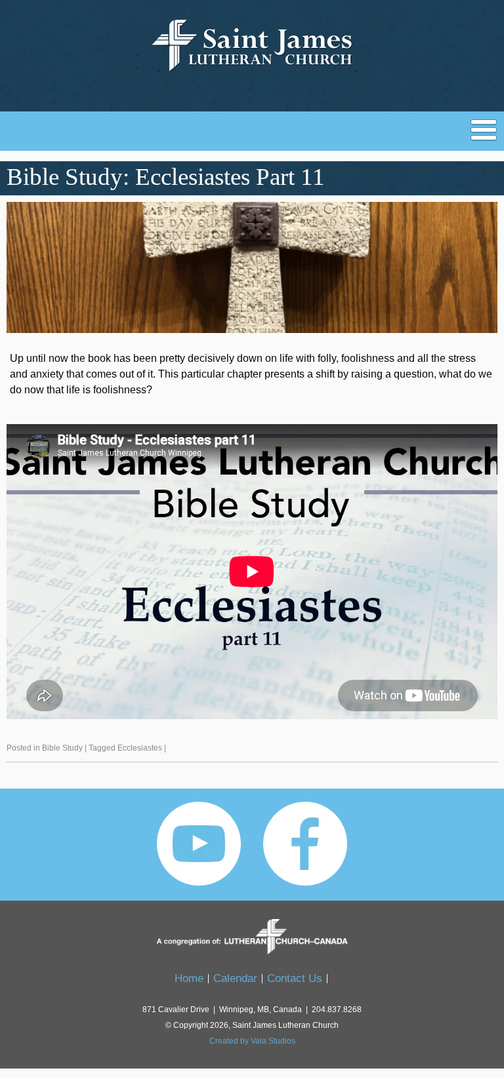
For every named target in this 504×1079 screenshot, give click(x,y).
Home (189, 978)
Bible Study (62, 748)
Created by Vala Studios (252, 1041)
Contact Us (294, 978)
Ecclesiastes (139, 748)
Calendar (235, 978)
